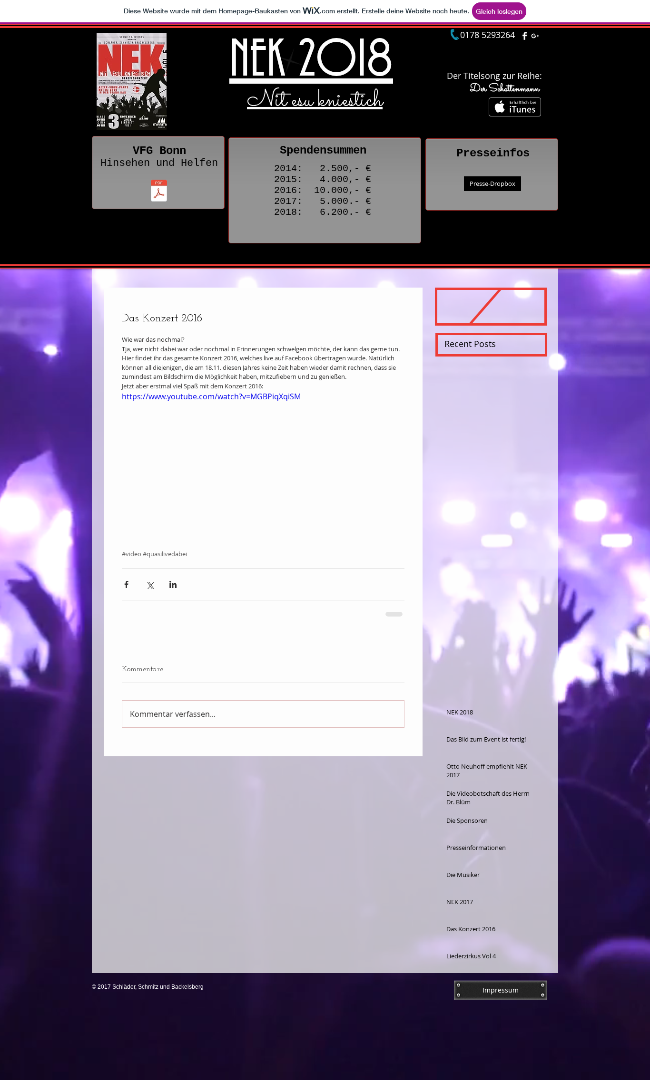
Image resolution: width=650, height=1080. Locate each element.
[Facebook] (525, 36)
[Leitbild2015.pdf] (158, 191)
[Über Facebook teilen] (126, 584)
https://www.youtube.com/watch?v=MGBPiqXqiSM (211, 396)
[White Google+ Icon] (535, 36)
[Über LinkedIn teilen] (172, 584)
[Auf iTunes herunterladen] (515, 106)
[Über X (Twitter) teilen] (149, 584)
